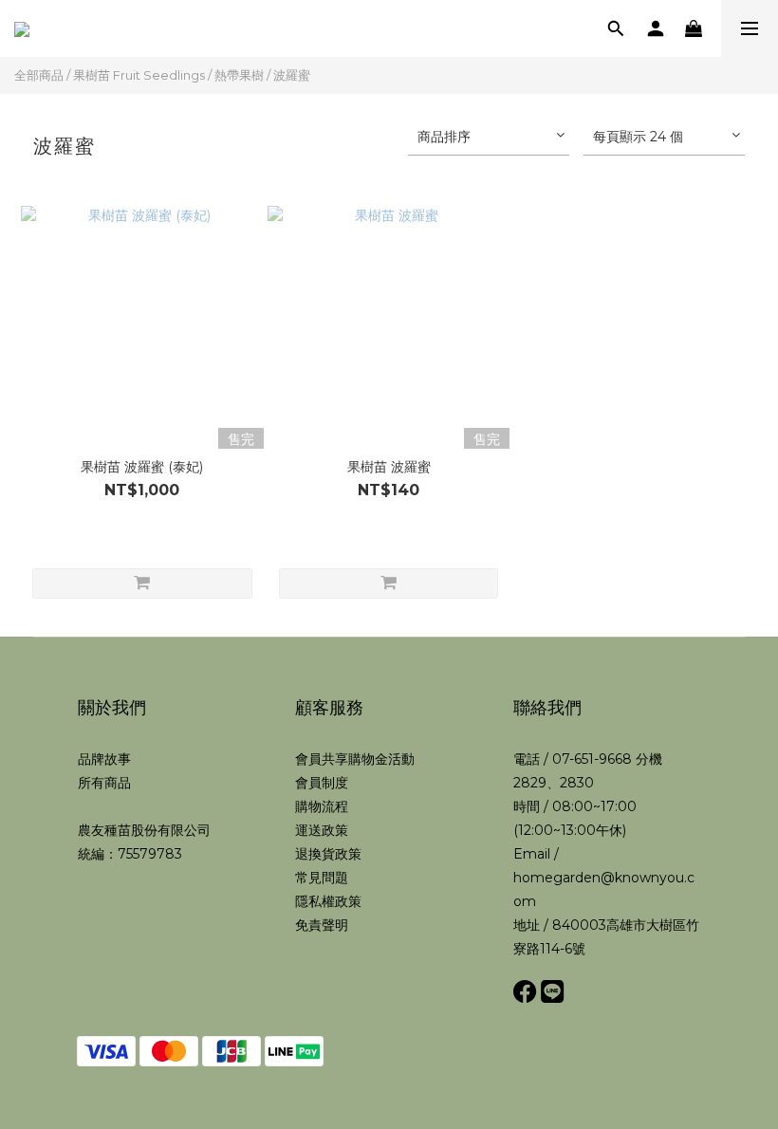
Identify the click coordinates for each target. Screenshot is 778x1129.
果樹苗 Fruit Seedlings (139, 75)
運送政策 (321, 830)
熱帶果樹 (239, 75)
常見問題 (321, 877)
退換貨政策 (328, 853)
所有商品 (104, 782)
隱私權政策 (328, 901)
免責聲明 (321, 925)
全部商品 (39, 75)
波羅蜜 (291, 75)
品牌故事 (104, 759)
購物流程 (321, 806)
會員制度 (321, 782)
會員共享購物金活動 (355, 759)
